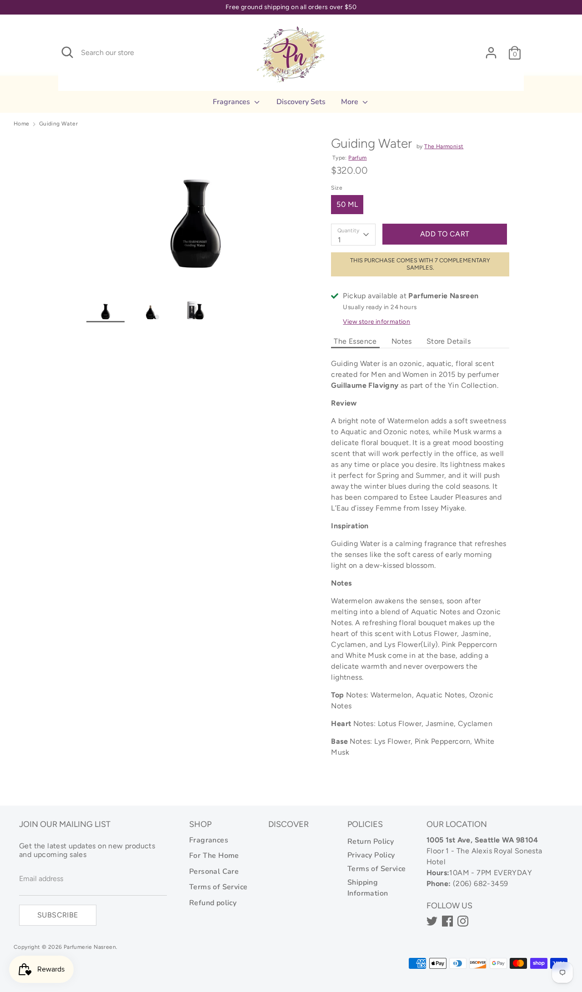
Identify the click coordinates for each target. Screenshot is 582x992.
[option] (195, 213)
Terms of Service (218, 887)
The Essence (355, 341)
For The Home (214, 856)
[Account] (491, 49)
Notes (401, 341)
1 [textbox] (339, 239)
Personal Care (214, 872)
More (350, 102)
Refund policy (212, 903)
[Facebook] (447, 921)
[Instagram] (462, 921)
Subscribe (57, 915)
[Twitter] (431, 921)
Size (336, 188)
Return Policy (370, 842)
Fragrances (232, 102)
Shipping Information (367, 887)
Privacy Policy (371, 855)
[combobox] (353, 234)
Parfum (357, 158)
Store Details (448, 341)
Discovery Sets (301, 102)
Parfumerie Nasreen (90, 947)
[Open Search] (67, 52)
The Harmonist (443, 146)
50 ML (347, 204)
